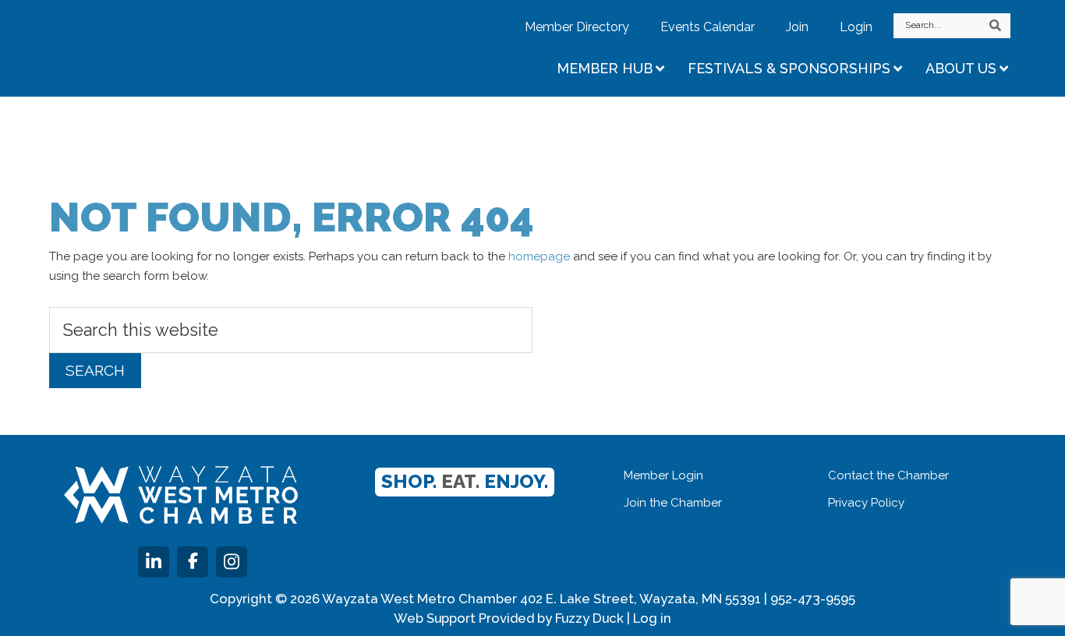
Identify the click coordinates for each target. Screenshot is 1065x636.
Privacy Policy (866, 503)
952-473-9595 (812, 598)
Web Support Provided (464, 618)
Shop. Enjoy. (464, 481)
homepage (539, 256)
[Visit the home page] (181, 495)
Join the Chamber (673, 503)
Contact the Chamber (888, 475)
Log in (652, 618)
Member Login (663, 475)
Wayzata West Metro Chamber (185, 47)
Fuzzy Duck (589, 618)
